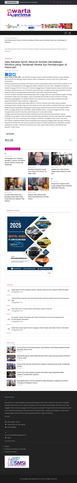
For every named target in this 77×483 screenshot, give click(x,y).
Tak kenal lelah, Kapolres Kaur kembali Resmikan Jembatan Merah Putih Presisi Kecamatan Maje (40, 299)
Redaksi (7, 446)
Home (7, 38)
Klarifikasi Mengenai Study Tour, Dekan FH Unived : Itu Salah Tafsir (37, 171)
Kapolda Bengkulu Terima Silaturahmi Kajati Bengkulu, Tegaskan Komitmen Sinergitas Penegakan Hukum (42, 382)
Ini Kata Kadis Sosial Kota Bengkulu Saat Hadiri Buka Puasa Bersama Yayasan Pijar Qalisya (15, 198)
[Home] (18, 13)
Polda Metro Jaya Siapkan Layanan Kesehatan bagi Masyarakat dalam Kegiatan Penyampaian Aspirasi (40, 373)
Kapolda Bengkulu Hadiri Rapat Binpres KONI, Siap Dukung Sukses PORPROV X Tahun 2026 (43, 357)
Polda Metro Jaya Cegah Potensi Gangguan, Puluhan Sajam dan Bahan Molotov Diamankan (40, 327)
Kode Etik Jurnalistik (11, 452)
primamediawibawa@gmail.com (17, 435)
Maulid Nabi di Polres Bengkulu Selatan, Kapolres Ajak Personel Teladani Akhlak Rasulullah (39, 289)
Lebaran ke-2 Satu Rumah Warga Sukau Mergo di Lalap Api (61, 171)
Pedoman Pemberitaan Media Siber (15, 449)
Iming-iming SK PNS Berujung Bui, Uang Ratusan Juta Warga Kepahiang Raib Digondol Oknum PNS (43, 348)
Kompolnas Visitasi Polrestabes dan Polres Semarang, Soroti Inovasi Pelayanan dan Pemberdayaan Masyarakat (37, 318)
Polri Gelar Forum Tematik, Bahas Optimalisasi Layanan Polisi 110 (31, 308)
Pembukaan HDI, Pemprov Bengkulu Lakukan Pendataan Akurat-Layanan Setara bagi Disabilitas (15, 162)
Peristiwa (13, 38)
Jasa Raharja (10, 134)
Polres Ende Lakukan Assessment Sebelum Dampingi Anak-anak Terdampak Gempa (43, 365)
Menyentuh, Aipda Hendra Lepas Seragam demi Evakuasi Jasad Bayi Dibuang (61, 186)
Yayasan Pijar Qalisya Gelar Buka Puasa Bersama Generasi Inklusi (38, 197)
